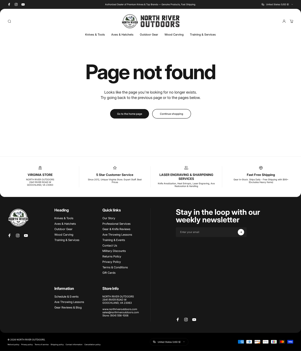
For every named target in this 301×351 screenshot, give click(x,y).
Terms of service (42, 344)
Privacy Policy (111, 261)
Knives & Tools (63, 218)
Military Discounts (114, 251)
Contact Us (109, 245)
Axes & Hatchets (65, 223)
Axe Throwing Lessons (117, 234)
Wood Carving (63, 234)
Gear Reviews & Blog (68, 307)
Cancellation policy (92, 344)
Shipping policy (57, 344)
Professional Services (116, 223)
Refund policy (13, 344)
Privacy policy (27, 344)
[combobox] (277, 4)
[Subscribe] (241, 232)
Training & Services (66, 240)
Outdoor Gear (63, 229)
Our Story (108, 218)
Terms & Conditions (115, 267)
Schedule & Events (66, 296)
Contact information (74, 344)
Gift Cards (109, 272)
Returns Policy (111, 256)
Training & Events (113, 240)
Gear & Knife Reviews (116, 229)
